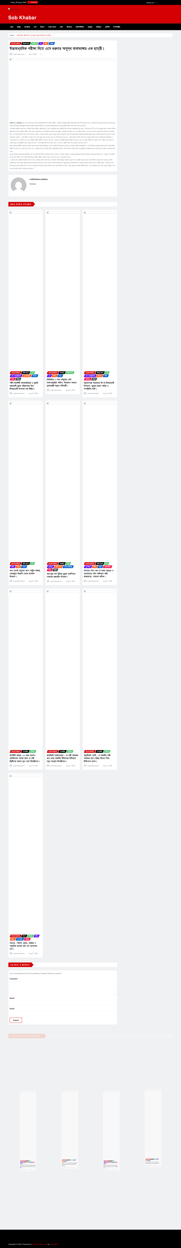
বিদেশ (42, 27)
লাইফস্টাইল (80, 27)
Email (12, 1008)
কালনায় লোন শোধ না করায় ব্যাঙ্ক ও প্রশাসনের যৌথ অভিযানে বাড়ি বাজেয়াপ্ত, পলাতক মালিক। (98, 573)
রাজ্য (19, 27)
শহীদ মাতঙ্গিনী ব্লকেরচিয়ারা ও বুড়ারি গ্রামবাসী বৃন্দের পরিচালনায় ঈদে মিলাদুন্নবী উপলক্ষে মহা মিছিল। (24, 385)
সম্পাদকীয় (116, 27)
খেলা (61, 27)
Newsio (44, 1244)
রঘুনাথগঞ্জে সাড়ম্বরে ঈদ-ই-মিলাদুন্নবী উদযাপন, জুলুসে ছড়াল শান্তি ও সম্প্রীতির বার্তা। (99, 385)
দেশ (35, 27)
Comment (13, 979)
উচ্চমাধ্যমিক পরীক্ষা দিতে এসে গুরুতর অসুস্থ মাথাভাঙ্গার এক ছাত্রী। (34, 35)
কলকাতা (27, 27)
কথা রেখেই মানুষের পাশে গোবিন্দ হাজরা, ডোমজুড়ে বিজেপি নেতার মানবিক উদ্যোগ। (25, 573)
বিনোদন (69, 27)
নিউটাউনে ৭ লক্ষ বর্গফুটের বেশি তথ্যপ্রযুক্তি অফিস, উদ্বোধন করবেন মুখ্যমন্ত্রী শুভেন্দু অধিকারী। (62, 382)
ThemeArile (54, 1244)
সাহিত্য (98, 27)
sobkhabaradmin (19, 54)
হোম (11, 27)
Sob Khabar (22, 17)
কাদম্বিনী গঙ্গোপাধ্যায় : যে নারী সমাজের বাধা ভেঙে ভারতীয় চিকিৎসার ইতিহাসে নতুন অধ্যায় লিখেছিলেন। (62, 758)
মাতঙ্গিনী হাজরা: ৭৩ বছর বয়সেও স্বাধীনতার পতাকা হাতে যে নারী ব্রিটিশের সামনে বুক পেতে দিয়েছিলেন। (25, 758)
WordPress (36, 1244)
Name (12, 998)
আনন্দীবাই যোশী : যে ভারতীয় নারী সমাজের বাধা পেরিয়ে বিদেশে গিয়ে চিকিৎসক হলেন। (97, 758)
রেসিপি (107, 27)
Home (12, 35)
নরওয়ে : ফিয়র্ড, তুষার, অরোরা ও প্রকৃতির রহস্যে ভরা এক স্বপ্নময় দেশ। (23, 946)
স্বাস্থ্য (90, 27)
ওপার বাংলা (52, 27)
